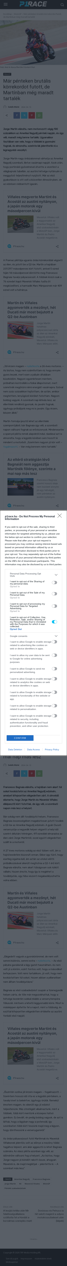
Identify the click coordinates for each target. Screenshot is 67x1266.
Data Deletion (15, 749)
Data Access (33, 749)
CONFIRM (20, 738)
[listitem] (33, 574)
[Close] (61, 517)
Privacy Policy (52, 749)
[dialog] (33, 633)
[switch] (54, 582)
